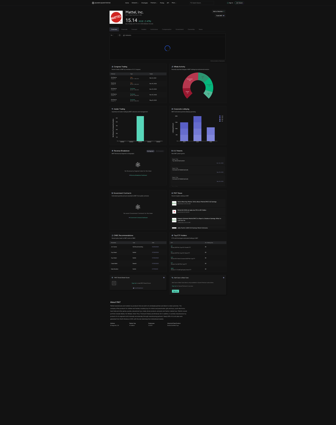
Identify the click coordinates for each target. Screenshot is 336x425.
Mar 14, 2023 (153, 78)
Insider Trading (119, 109)
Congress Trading (120, 67)
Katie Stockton (114, 269)
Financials (124, 29)
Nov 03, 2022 (153, 89)
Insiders (143, 29)
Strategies (144, 3)
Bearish (134, 263)
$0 (205, 246)
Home (127, 3)
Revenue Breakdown (122, 151)
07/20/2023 (155, 258)
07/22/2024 (155, 252)
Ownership (191, 29)
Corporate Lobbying (181, 109)
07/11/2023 (155, 269)
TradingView (222, 61)
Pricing (162, 3)
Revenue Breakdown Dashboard (138, 175)
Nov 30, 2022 (153, 83)
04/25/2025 (155, 246)
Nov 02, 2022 (153, 94)
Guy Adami (114, 252)
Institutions (154, 29)
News (201, 29)
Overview (114, 29)
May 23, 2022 (153, 100)
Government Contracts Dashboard (139, 217)
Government (180, 29)
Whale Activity (179, 67)
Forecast (134, 29)
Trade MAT (219, 15)
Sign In (231, 3)
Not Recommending (138, 246)
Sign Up (134, 283)
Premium (153, 3)
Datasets (134, 3)
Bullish (134, 252)
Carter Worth (114, 263)
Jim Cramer (114, 246)
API (168, 3)
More (173, 3)
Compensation (166, 29)
